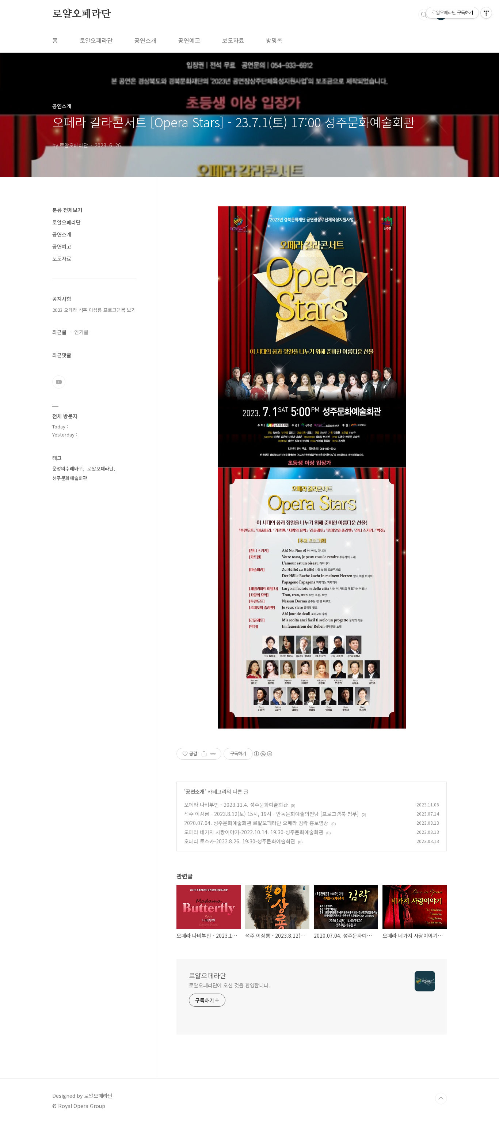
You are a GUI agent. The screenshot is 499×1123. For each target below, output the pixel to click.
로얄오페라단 (81, 14)
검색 (424, 14)
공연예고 (189, 40)
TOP (441, 1098)
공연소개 (145, 40)
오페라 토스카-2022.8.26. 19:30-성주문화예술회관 (239, 841)
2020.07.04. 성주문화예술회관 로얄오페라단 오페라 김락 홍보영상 (256, 823)
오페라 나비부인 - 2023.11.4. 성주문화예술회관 (236, 804)
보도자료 (233, 40)
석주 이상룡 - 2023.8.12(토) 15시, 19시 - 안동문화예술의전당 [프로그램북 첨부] (271, 813)
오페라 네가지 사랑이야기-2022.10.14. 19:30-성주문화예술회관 (253, 832)
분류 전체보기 (67, 209)
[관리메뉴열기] (486, 12)
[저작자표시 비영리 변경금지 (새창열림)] (263, 754)
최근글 (59, 332)
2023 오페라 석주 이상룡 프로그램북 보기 (94, 309)
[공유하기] (204, 753)
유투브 (58, 382)
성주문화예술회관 (69, 477)
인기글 (81, 332)
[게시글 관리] (213, 753)
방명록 (274, 40)
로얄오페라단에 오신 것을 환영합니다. (229, 985)
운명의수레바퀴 (67, 468)
